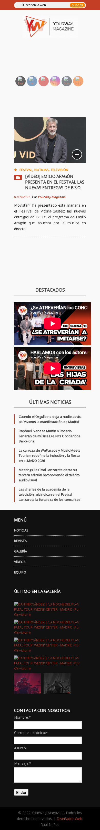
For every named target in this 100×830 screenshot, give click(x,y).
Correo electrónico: (31, 732)
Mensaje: (22, 763)
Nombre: (22, 717)
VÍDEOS (20, 561)
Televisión (59, 169)
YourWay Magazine (52, 197)
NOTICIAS (21, 530)
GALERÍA (20, 551)
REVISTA (20, 540)
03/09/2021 (22, 197)
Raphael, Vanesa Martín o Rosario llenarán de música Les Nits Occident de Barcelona (50, 436)
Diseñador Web (69, 818)
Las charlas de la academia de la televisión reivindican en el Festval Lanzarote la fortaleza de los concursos (50, 494)
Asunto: (20, 748)
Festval (25, 169)
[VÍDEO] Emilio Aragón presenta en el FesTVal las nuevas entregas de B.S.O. (54, 182)
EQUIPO (20, 572)
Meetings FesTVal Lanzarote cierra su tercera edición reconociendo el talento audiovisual (49, 474)
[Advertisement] (56, 59)
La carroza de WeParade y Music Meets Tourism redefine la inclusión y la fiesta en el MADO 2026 (49, 455)
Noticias (41, 169)
